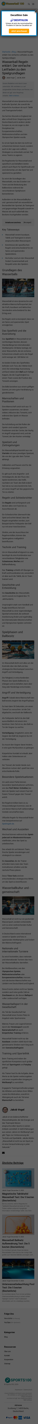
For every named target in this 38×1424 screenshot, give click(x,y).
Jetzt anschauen (19, 31)
